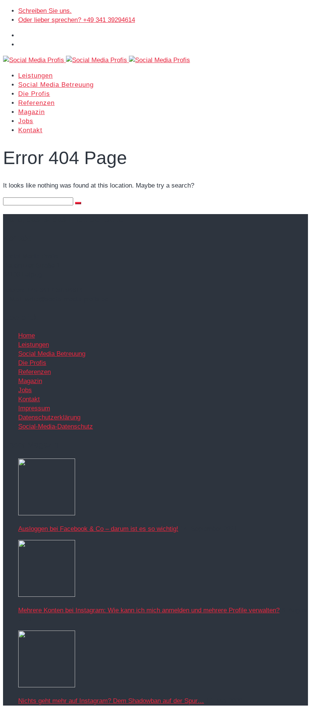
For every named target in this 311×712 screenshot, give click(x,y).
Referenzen (36, 102)
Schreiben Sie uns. (45, 10)
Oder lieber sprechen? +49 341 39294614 (76, 19)
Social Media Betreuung (56, 84)
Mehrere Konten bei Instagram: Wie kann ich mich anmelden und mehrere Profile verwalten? (149, 610)
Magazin (31, 112)
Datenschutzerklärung (49, 417)
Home (26, 335)
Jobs (25, 121)
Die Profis (34, 93)
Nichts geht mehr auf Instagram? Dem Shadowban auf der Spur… (111, 700)
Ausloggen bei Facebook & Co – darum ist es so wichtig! (98, 528)
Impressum (34, 408)
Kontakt (30, 130)
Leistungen (35, 75)
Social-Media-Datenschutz (55, 426)
